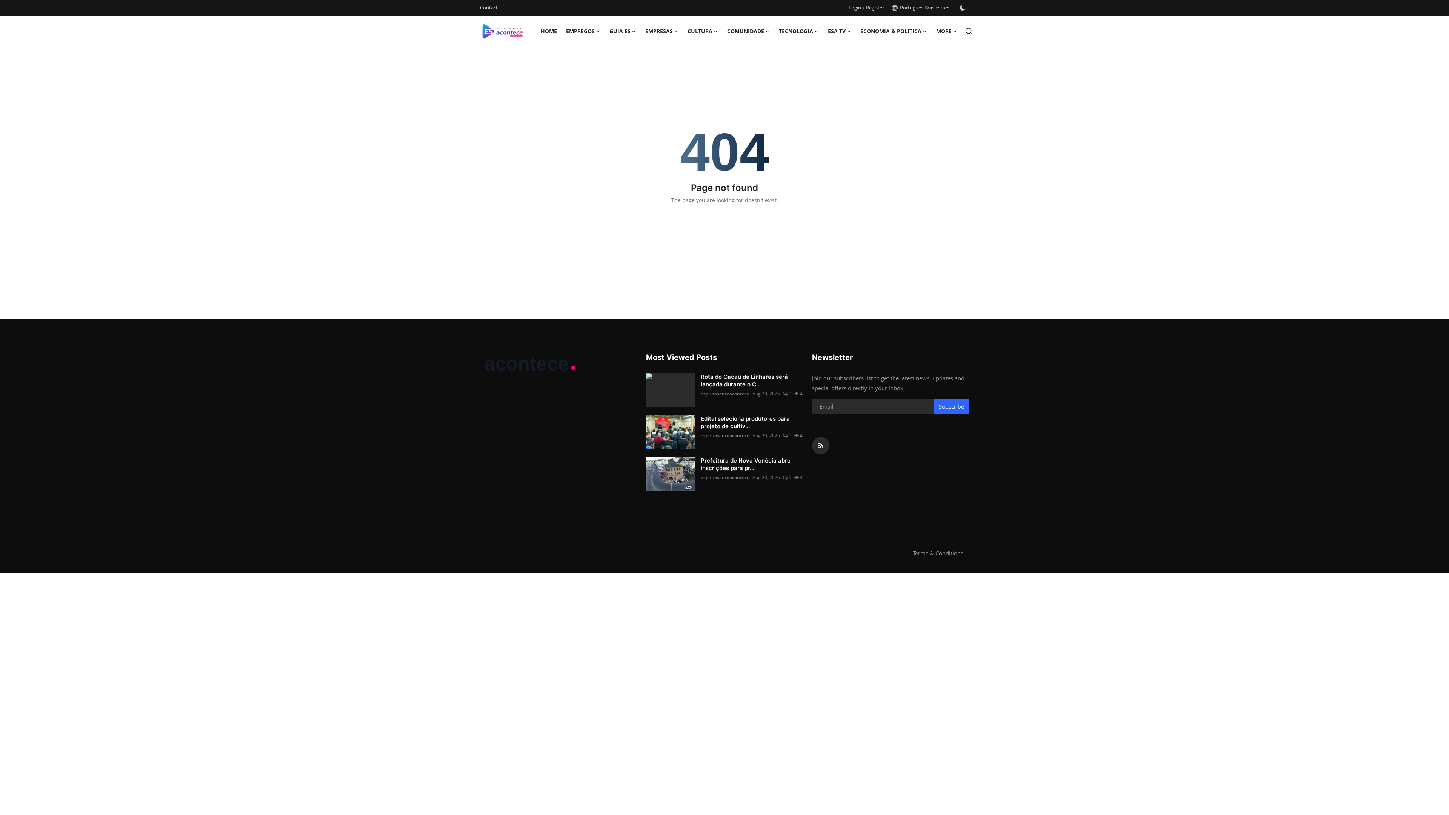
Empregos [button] (580, 31)
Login (855, 7)
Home (549, 31)
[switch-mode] (962, 8)
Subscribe (951, 406)
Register (875, 7)
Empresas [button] (659, 31)
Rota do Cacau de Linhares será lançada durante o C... (744, 380)
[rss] (820, 445)
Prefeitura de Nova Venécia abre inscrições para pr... (746, 464)
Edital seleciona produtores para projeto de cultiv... (745, 422)
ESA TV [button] (837, 31)
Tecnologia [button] (796, 31)
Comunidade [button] (745, 31)
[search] (969, 31)
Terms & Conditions (938, 553)
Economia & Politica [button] (890, 31)
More (944, 31)
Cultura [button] (700, 31)
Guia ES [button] (620, 31)
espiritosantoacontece (725, 394)
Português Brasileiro (921, 7)
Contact (489, 7)
